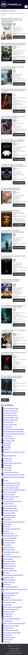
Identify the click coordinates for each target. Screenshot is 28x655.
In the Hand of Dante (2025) (10, 586)
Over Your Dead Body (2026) (10, 609)
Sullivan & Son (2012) (9, 637)
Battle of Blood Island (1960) (10, 420)
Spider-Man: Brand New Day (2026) (12, 501)
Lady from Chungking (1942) (10, 510)
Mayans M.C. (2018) (8, 533)
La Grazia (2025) (7, 458)
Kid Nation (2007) (7, 616)
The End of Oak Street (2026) (10, 472)
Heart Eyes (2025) (8, 639)
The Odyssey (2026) (8, 540)
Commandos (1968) (8, 422)
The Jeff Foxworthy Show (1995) (11, 529)
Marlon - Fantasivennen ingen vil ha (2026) (14, 623)
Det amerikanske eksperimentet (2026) (13, 575)
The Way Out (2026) (8, 503)
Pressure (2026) (7, 436)
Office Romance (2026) (9, 602)
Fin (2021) (6, 480)
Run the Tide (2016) (8, 499)
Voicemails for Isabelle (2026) (10, 593)
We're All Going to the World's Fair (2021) (13, 474)
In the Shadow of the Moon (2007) (12, 632)
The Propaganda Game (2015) (11, 630)
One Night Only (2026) (9, 440)
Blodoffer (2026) (7, 465)
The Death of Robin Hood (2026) (11, 618)
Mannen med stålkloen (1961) (11, 417)
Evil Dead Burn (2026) (9, 549)
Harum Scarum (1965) (9, 517)
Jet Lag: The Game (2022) (10, 492)
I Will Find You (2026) (8, 611)
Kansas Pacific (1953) (9, 513)
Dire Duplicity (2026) (8, 568)
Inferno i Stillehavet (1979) (10, 415)
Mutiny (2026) (6, 445)
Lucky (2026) (6, 526)
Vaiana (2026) (7, 554)
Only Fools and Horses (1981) (11, 496)
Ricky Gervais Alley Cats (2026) (11, 485)
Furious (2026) (7, 519)
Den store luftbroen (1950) (10, 508)
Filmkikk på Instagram (14, 650)
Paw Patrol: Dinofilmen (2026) (11, 487)
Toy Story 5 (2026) (8, 621)
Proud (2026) (6, 642)
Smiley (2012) (6, 597)
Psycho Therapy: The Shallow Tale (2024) (14, 521)
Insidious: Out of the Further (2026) (12, 463)
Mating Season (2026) (9, 595)
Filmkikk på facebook (15, 648)
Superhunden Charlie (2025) (10, 535)
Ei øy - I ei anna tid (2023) (9, 538)
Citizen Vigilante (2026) (9, 579)
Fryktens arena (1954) (9, 563)
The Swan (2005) (7, 614)
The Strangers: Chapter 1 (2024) (11, 483)
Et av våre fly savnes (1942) (10, 410)
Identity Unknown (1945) (9, 515)
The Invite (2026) (7, 470)
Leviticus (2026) (7, 524)
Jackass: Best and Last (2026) (11, 552)
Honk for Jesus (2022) (9, 582)
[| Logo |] (11, 7)
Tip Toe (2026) (7, 545)
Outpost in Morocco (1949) (10, 413)
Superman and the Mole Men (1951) (12, 600)
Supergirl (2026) (7, 604)
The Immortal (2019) (8, 547)
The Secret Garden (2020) (10, 506)
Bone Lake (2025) (7, 559)
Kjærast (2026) (7, 443)
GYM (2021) (6, 531)
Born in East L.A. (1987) (9, 561)
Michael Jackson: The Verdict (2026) (12, 607)
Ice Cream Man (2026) (9, 494)
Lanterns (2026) (7, 467)
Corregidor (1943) (7, 427)
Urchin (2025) (6, 584)
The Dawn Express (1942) (10, 424)
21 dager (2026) (7, 460)
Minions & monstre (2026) (9, 570)
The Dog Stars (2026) (8, 438)
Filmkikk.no (10, 645)
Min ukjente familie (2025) (10, 455)
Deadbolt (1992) (7, 635)
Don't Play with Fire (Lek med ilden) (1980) (14, 489)
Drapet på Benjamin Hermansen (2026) (13, 431)
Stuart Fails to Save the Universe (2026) (13, 429)
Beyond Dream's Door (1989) (10, 625)
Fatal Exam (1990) (8, 628)
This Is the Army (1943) (9, 542)
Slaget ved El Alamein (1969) (10, 408)
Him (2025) (6, 449)
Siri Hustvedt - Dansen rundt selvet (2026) (14, 433)
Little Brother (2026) (8, 577)
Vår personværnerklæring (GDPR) (14, 653)
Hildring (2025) (7, 447)
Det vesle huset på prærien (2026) (12, 556)
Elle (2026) (6, 572)
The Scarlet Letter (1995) (9, 566)
